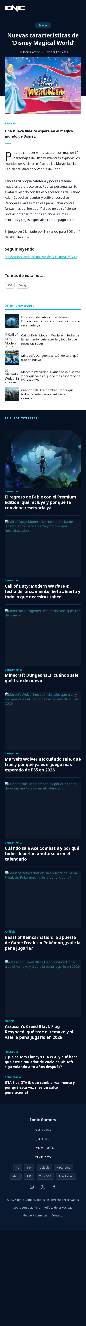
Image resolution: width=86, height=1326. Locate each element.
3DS (9, 285)
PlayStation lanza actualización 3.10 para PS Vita (41, 257)
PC (17, 1167)
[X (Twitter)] (43, 1187)
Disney (22, 285)
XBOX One (63, 1167)
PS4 (29, 1167)
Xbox (16, 1176)
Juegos (43, 1139)
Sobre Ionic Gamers (26, 1207)
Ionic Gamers (32, 52)
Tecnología (43, 1148)
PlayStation (66, 1176)
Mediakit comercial (35, 1215)
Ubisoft (44, 1167)
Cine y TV (43, 1157)
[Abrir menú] (77, 8)
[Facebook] (54, 1187)
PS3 (29, 1176)
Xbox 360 (45, 1176)
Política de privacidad (58, 1207)
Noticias (43, 1130)
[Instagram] (32, 1187)
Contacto (57, 1215)
